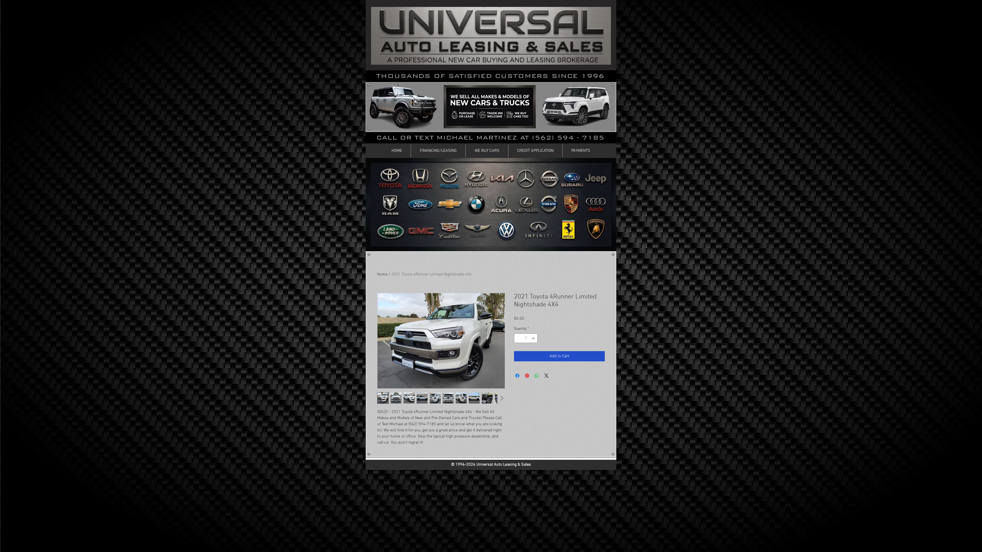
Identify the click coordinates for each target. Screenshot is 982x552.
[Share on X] (546, 376)
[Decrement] (518, 338)
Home (382, 274)
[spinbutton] (525, 338)
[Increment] (533, 338)
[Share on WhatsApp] (537, 376)
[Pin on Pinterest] (527, 376)
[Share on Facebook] (517, 376)
